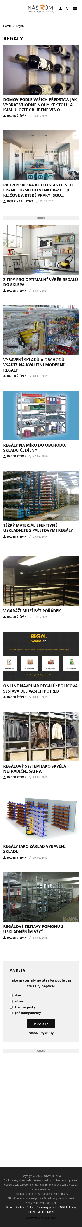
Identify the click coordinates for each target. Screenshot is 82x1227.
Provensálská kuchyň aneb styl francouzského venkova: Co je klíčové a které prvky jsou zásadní (38, 192)
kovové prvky (25, 1007)
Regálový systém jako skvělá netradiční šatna (34, 768)
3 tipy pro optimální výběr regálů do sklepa (40, 282)
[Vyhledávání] (68, 9)
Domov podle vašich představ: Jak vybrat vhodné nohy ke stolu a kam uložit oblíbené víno (40, 104)
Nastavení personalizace (41, 1218)
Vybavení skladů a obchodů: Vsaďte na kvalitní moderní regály (34, 365)
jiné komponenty (28, 1013)
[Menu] (75, 9)
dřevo (19, 995)
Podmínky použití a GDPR (52, 1207)
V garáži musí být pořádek (32, 610)
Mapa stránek (45, 1212)
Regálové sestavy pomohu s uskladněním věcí (33, 929)
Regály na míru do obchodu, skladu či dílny (34, 447)
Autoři (30, 1207)
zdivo (19, 1001)
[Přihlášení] (61, 8)
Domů (9, 1207)
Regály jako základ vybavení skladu (34, 849)
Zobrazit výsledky (41, 1033)
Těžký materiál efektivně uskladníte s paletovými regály (38, 528)
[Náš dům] (41, 8)
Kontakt (20, 1207)
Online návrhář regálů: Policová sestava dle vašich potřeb (40, 688)
